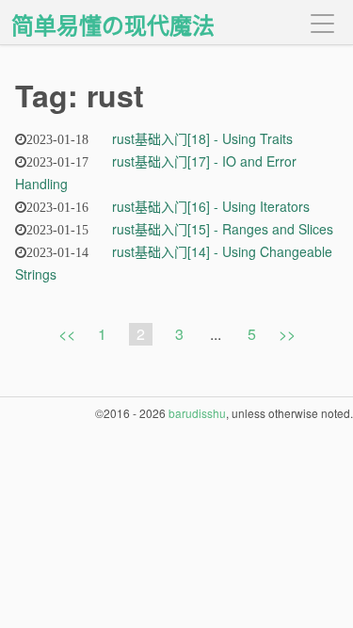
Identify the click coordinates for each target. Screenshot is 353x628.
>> (287, 334)
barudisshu (197, 413)
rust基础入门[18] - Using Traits (202, 138)
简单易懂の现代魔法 (113, 24)
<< (66, 334)
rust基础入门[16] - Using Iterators (211, 206)
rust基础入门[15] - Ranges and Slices (222, 228)
